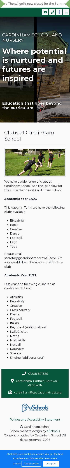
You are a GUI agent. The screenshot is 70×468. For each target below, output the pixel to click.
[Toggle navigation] (65, 12)
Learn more (50, 458)
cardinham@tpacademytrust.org (38, 392)
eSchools (53, 431)
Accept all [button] (51, 463)
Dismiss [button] (16, 463)
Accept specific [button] (31, 463)
